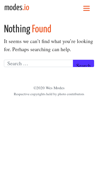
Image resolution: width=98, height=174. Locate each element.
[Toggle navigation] (86, 8)
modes (16, 8)
